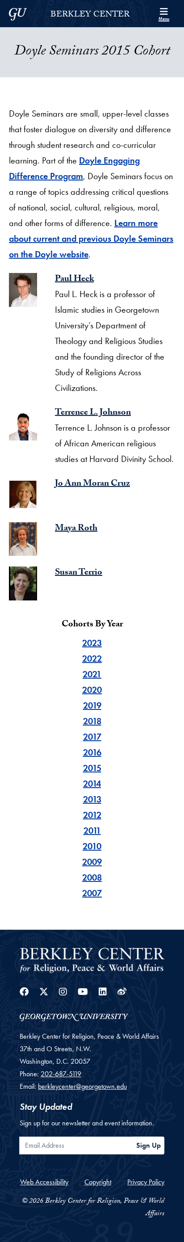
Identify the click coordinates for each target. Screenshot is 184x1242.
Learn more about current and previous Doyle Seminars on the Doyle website (91, 238)
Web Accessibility (44, 1182)
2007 (92, 893)
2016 (92, 752)
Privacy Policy (145, 1182)
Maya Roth (76, 529)
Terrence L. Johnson (93, 413)
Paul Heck (74, 279)
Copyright (97, 1182)
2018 (92, 721)
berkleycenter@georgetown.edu (82, 1086)
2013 (92, 799)
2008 (92, 877)
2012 (92, 815)
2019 (92, 705)
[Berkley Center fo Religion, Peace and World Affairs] (92, 959)
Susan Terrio (78, 573)
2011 (92, 830)
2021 (92, 674)
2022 (92, 658)
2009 (92, 862)
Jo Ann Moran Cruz (92, 484)
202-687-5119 (61, 1073)
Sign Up (148, 1145)
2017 (92, 737)
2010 (92, 846)
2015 (92, 768)
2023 (92, 643)
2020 (92, 690)
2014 (92, 783)
